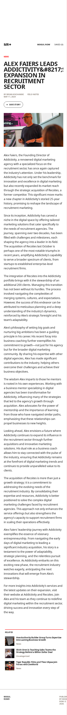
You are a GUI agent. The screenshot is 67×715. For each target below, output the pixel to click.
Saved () (58, 44)
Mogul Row (43, 44)
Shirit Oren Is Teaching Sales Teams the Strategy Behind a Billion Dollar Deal (36, 651)
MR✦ (8, 44)
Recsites (48, 594)
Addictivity (30, 594)
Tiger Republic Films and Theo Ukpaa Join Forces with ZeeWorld (36, 663)
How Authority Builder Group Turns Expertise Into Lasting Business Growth (38, 638)
